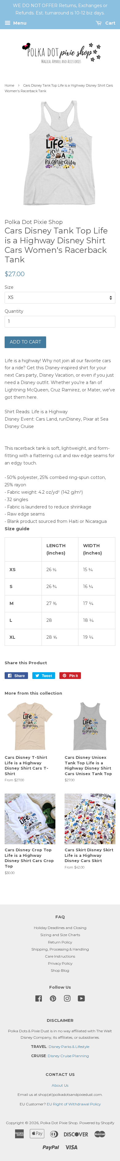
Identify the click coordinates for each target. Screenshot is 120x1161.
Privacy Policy (60, 963)
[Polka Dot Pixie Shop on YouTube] (81, 1000)
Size (9, 287)
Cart (109, 23)
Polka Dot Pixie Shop (59, 1122)
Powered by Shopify (96, 1122)
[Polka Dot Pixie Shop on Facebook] (38, 1000)
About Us (60, 1085)
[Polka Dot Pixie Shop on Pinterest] (53, 1000)
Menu (19, 23)
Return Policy (60, 942)
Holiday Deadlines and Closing (60, 927)
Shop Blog (60, 970)
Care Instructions (60, 956)
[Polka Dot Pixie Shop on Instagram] (67, 1000)
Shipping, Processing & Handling (60, 949)
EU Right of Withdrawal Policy (74, 1104)
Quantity (14, 311)
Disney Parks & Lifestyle (69, 1046)
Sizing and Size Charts (60, 934)
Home (9, 86)
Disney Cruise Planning (68, 1055)
